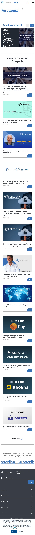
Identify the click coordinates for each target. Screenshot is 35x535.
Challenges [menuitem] (4, 496)
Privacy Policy (13, 528)
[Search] (27, 2)
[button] (32, 25)
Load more (16, 438)
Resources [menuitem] (4, 507)
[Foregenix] (6, 2)
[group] (17, 37)
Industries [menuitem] (4, 501)
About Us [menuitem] (4, 513)
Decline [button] (21, 531)
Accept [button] (13, 531)
